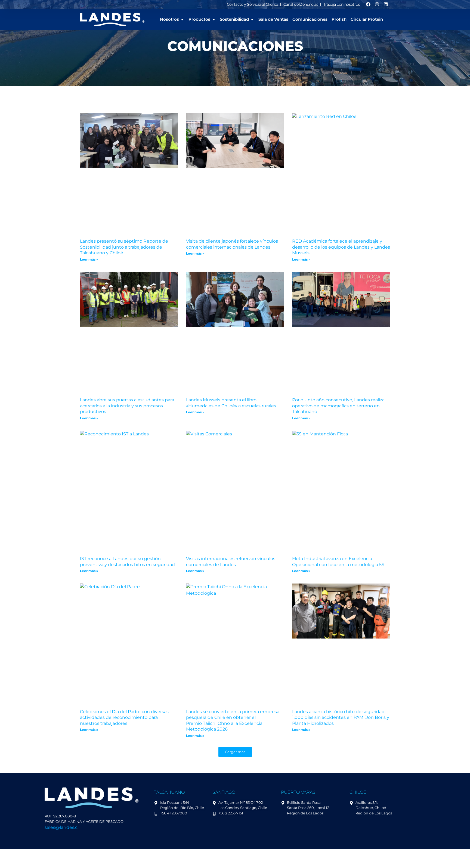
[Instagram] (377, 4)
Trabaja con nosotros (341, 4)
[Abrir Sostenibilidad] (252, 19)
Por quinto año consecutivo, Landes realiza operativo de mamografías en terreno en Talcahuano (338, 405)
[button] (235, 752)
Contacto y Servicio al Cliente (252, 4)
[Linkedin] (385, 4)
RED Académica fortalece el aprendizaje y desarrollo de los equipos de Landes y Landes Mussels (341, 247)
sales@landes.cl (62, 827)
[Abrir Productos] (214, 19)
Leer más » (89, 259)
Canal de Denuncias (300, 4)
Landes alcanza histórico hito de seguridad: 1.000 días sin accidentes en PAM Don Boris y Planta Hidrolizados (340, 717)
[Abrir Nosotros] (182, 19)
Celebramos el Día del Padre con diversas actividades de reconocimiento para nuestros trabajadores (124, 717)
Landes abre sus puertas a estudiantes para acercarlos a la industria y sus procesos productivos (127, 405)
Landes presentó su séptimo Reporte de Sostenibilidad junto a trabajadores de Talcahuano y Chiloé (124, 247)
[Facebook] (368, 4)
